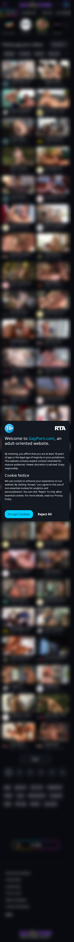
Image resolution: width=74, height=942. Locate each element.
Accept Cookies (19, 514)
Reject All (45, 514)
